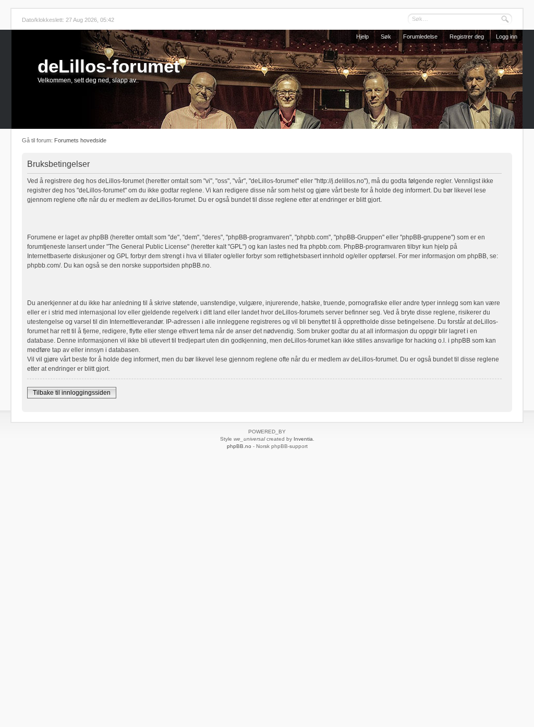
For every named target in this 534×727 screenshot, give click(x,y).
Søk (386, 36)
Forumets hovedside (80, 140)
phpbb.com (325, 246)
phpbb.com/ (43, 265)
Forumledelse (420, 36)
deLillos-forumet (109, 66)
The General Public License (147, 246)
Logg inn (506, 36)
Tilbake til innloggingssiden (72, 392)
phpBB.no (195, 265)
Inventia (303, 439)
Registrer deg (467, 36)
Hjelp (362, 36)
